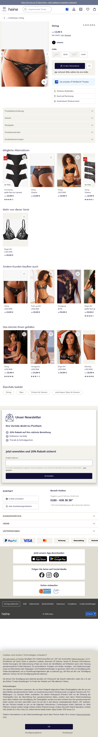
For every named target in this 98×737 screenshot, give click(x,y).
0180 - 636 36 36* (61, 500)
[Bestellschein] (80, 9)
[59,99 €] (69, 287)
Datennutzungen (78, 659)
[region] (49, 694)
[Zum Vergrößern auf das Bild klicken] (44, 82)
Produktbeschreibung (14, 111)
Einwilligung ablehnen (33, 733)
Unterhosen (13, 18)
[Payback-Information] (91, 614)
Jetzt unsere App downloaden (49, 553)
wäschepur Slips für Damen (67, 392)
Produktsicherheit (12, 132)
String (21, 18)
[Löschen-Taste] (49, 9)
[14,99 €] (42, 170)
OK (49, 727)
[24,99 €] (42, 347)
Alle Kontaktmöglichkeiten (20, 506)
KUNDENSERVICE (12, 516)
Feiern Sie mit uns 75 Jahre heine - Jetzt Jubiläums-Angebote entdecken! (49, 2)
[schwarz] (54, 42)
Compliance (72, 604)
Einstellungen (68, 733)
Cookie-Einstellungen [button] (88, 604)
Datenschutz (34, 604)
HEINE (6, 523)
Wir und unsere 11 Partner (13, 659)
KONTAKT (8, 491)
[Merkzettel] (87, 9)
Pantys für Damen (39, 392)
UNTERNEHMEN (11, 531)
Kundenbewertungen (14, 139)
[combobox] (41, 9)
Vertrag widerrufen (11, 604)
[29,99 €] (42, 287)
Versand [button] (67, 35)
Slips (21, 392)
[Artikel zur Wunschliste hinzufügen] (89, 66)
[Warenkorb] (94, 9)
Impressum (60, 604)
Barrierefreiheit (48, 604)
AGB (25, 604)
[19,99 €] (69, 170)
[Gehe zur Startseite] (13, 9)
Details (8, 118)
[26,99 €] (15, 229)
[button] (4, 9)
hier (61, 671)
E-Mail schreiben (15, 499)
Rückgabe (9, 125)
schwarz (60, 42)
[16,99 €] (15, 347)
